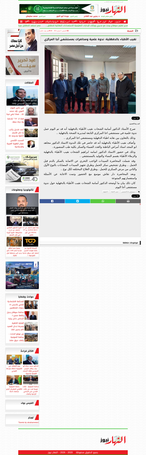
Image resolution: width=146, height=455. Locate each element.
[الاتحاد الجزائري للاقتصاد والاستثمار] (22, 66)
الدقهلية (105, 192)
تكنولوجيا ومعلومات (23, 190)
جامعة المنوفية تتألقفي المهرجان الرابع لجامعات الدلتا (14, 389)
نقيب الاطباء (114, 192)
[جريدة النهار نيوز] (22, 169)
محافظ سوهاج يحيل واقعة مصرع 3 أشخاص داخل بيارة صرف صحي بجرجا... (22, 315)
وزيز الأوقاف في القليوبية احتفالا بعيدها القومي (14, 368)
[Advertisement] (124, 221)
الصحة (130, 31)
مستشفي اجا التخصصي (128, 192)
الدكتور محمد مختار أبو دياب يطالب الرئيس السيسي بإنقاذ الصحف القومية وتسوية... (30, 370)
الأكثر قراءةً (27, 351)
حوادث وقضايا (26, 297)
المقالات (29, 83)
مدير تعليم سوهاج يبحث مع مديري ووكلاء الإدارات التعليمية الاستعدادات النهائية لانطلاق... (87, 25)
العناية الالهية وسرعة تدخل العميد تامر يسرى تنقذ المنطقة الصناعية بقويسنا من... (22, 326)
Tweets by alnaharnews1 (28, 422)
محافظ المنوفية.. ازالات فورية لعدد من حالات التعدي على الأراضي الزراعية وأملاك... (31, 390)
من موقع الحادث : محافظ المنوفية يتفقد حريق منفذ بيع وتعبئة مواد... (23, 337)
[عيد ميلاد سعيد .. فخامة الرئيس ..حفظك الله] (22, 40)
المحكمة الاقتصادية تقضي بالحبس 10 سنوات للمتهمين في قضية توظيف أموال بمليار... (22, 304)
